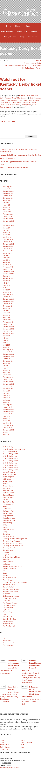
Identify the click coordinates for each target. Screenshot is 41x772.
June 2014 (6, 368)
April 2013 (6, 400)
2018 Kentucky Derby (10, 463)
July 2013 (6, 393)
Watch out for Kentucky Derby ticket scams (20, 84)
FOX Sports (37, 65)
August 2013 (7, 391)
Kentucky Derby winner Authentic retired (14, 167)
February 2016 (8, 322)
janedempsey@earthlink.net (9, 767)
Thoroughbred (8, 607)
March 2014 (7, 375)
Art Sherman (7, 479)
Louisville (25, 102)
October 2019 (7, 223)
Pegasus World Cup (10, 578)
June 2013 (6, 395)
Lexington (6, 552)
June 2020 (6, 205)
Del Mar (5, 499)
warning (8, 107)
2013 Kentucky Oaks (10, 451)
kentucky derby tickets (13, 102)
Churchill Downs (25, 95)
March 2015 (7, 347)
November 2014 (8, 356)
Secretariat (6, 594)
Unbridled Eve (7, 617)
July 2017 (6, 283)
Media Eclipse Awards (7, 158)
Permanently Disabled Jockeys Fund (15, 582)
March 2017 (7, 292)
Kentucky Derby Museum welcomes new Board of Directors (20, 155)
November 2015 (8, 329)
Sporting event (26, 105)
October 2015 (7, 331)
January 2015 (7, 352)
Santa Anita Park (8, 587)
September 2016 (8, 306)
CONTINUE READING (8, 122)
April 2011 (6, 434)
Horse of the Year (9, 520)
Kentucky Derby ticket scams (15, 98)
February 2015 (8, 349)
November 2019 (8, 221)
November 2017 (8, 274)
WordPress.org (8, 645)
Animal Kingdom (8, 477)
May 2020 (6, 207)
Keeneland (6, 534)
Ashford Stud (7, 481)
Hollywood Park (8, 516)
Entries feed (7, 640)
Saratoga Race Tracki (10, 591)
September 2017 (8, 278)
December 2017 (8, 271)
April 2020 (6, 209)
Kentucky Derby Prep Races (12, 543)
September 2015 (8, 333)
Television (6, 600)
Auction (5, 483)
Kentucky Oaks (8, 550)
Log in (5, 638)
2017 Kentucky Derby (10, 460)
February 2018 (8, 267)
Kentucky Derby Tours (10, 548)
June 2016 (6, 313)
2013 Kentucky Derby (10, 447)
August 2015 (7, 336)
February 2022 (8, 186)
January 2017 (7, 297)
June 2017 (6, 285)
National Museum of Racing (12, 566)
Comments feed (8, 643)
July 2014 (6, 365)
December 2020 (8, 191)
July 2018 (6, 255)
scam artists (16, 105)
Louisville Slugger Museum (17, 65)
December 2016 (8, 299)
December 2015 (8, 326)
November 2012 (8, 411)
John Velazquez (8, 529)
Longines (6, 555)
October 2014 (7, 359)
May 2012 (6, 418)
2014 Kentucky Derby (10, 454)
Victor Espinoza (8, 623)
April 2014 (6, 372)
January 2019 (7, 241)
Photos (34, 31)
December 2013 (8, 382)
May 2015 (6, 343)
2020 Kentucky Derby (10, 467)
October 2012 (7, 414)
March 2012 (7, 423)
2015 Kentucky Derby (10, 456)
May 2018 (6, 260)
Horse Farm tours (9, 518)
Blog (22, 36)
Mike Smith (6, 559)
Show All (38, 61)
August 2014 (7, 363)
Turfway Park (7, 612)
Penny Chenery (8, 580)
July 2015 (6, 338)
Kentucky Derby (8, 536)
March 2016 (7, 320)
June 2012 (6, 416)
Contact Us (32, 36)
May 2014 (6, 370)
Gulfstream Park (8, 511)
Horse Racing (7, 522)
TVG (4, 614)
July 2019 (6, 230)
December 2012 (8, 409)
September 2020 (8, 198)
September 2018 (8, 251)
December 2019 (8, 219)
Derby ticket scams (25, 100)
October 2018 (7, 248)
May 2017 (6, 287)
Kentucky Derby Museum (11, 541)
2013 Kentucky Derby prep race (14, 449)
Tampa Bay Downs (9, 598)
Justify (5, 532)
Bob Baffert (6, 488)
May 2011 (6, 432)
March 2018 (7, 264)
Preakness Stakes (9, 584)
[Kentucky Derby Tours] (20, 12)
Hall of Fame (7, 513)
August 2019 (7, 228)
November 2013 (8, 384)
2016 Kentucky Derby (10, 458)
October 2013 (7, 386)
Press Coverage (6, 31)
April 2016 (6, 317)
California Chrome (9, 493)
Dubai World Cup (9, 502)
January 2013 (7, 407)
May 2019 (6, 232)
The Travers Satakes (10, 603)
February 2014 (8, 377)
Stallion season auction (33, 68)
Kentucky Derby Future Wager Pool (15, 539)
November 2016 (8, 301)
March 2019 (7, 237)
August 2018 (7, 253)
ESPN (5, 506)
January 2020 (7, 216)
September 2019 (8, 225)
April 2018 (6, 262)
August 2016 (7, 308)
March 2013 (7, 402)
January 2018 (7, 269)
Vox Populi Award (9, 626)
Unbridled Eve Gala (9, 619)
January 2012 (7, 427)
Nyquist (5, 575)
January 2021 (7, 189)
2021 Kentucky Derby (33, 63)
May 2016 (6, 315)
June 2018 (6, 258)
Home (8, 26)
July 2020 (6, 202)
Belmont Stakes (8, 486)
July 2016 (6, 310)
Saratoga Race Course (11, 589)
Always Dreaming (9, 472)
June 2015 (6, 340)
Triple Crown (7, 610)
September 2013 (8, 388)
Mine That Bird (8, 561)
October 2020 (7, 196)
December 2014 (8, 354)
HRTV (5, 525)
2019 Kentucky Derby (10, 465)
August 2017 (7, 281)
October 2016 (7, 303)
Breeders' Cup (8, 490)
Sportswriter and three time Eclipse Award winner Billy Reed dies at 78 (9, 665)
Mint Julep (6, 564)
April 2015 (6, 345)
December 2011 (8, 430)
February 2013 (8, 404)
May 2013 (6, 398)
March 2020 (7, 212)
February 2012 (8, 425)
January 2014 (7, 379)
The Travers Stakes (9, 605)
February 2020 (8, 214)
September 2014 (8, 361)
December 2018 (8, 244)
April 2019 (6, 235)
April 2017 (6, 290)
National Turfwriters (9, 568)
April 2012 (6, 421)
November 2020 (8, 193)
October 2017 (7, 276)
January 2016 (7, 324)
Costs (28, 26)
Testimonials (22, 31)
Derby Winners (10, 36)
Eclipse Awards (8, 504)
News (5, 573)
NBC (4, 571)
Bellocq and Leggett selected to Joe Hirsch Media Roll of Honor (31, 692)
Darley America (8, 497)
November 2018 (8, 246)
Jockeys (5, 527)
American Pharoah (9, 474)
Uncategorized (8, 621)
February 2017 (8, 294)
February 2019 (8, 239)
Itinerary (18, 26)
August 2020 (7, 200)
